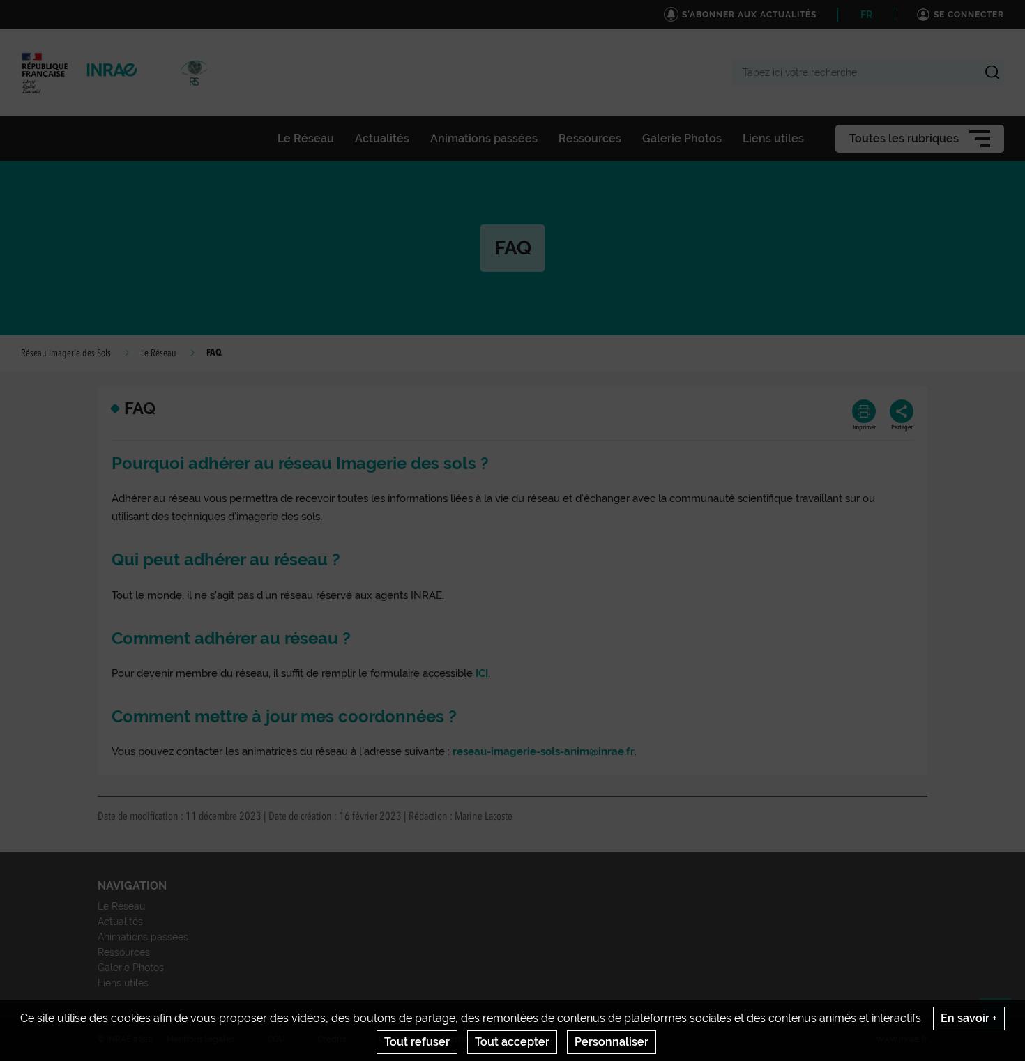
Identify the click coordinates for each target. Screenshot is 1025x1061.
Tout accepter (512, 1041)
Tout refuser (417, 1041)
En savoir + (969, 1018)
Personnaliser (611, 1041)
